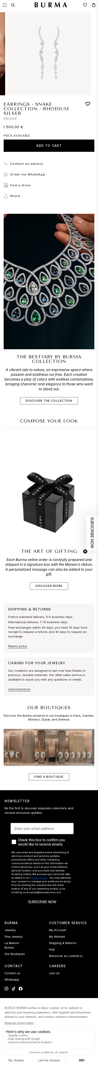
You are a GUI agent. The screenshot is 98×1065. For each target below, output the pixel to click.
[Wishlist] (85, 5)
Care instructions (19, 689)
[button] (92, 532)
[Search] (13, 5)
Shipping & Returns (62, 943)
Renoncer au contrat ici (66, 956)
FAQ (52, 949)
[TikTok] (13, 989)
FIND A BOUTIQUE (48, 776)
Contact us (12, 973)
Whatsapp (12, 979)
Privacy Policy (39, 877)
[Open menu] (4, 5)
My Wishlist (57, 936)
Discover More (49, 586)
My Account (57, 930)
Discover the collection (49, 400)
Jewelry (10, 930)
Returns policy (17, 646)
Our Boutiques (15, 954)
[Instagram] (6, 989)
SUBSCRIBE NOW (42, 902)
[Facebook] (21, 989)
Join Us (54, 973)
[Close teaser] (85, 551)
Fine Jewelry (14, 936)
